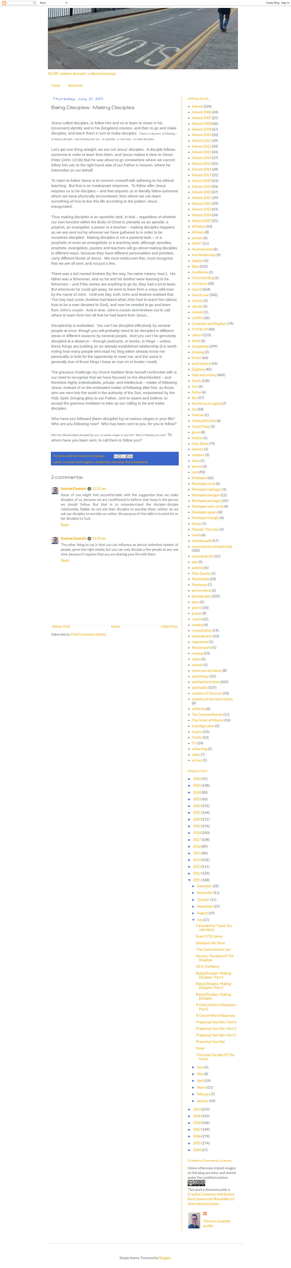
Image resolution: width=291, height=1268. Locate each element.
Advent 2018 (201, 181)
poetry (197, 608)
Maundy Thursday (205, 529)
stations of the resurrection (212, 699)
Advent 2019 (201, 186)
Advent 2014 (201, 158)
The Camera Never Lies (213, 949)
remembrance (202, 636)
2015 (197, 853)
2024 (197, 792)
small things (200, 676)
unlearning (199, 749)
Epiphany (198, 369)
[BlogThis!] (120, 456)
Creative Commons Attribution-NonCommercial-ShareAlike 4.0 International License (211, 1199)
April (201, 1080)
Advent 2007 (201, 118)
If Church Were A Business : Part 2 (216, 1007)
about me (75, 85)
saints (196, 659)
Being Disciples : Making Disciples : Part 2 (213, 986)
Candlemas (200, 272)
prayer (197, 613)
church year (200, 295)
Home (115, 626)
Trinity (197, 737)
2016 (197, 846)
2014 (197, 860)
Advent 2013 (201, 152)
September (205, 906)
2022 (197, 806)
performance (201, 590)
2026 (197, 779)
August (202, 913)
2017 (197, 840)
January (203, 1101)
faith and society (204, 375)
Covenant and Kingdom (78, 462)
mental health (202, 541)
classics (197, 301)
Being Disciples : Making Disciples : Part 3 (213, 975)
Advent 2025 (201, 221)
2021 (197, 812)
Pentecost (199, 585)
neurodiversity (203, 556)
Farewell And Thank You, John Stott (214, 928)
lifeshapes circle (203, 483)
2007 (197, 1129)
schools (197, 665)
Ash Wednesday (204, 255)
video (196, 754)
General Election (204, 421)
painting (198, 568)
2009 (197, 1116)
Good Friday (201, 426)
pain (195, 562)
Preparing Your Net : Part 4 (216, 1022)
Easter (197, 358)
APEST (197, 243)
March (202, 1087)
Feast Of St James (209, 936)
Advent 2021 (201, 198)
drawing (198, 352)
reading (197, 625)
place (196, 602)
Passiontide (200, 579)
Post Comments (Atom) (88, 634)
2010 (197, 1109)
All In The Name (207, 966)
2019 (197, 826)
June (200, 1067)
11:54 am (99, 538)
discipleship (102, 462)
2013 (197, 866)
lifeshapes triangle (205, 518)
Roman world (202, 647)
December (205, 886)
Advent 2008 (201, 123)
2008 (197, 1123)
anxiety (197, 238)
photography (201, 596)
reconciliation (202, 630)
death (196, 341)
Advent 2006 (201, 112)
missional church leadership (129, 462)
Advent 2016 (201, 169)
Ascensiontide (202, 249)
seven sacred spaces (207, 670)
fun (194, 409)
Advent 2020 (201, 192)
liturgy (197, 523)
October (203, 899)
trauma (197, 732)
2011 (197, 880)
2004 (197, 1150)
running (197, 653)
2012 (197, 873)
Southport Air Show (210, 943)
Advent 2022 (201, 203)
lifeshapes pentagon (207, 500)
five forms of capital (207, 403)
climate (197, 306)
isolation (198, 455)
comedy (198, 312)
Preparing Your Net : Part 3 (216, 1028)
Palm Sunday (201, 573)
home (56, 85)
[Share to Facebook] (127, 456)
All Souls (198, 232)
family (196, 381)
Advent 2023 (201, 209)
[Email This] (116, 456)
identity (198, 449)
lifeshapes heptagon (207, 489)
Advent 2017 (201, 175)
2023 (197, 799)
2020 (197, 819)
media (196, 535)
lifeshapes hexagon (206, 495)
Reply (65, 525)
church (197, 289)
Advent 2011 (201, 140)
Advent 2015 (201, 163)
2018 (197, 833)
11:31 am (99, 488)
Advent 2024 (201, 215)
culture (197, 335)
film (194, 398)
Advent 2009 (201, 129)
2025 (197, 785)
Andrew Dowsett (73, 488)
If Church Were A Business (215, 1015)
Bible (195, 266)
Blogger (165, 1258)
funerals (198, 415)
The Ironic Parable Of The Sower (215, 1057)
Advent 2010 (201, 135)
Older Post (169, 626)
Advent (197, 106)
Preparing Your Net (210, 1042)
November (205, 893)
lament (197, 466)
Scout (200, 1048)
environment (201, 363)
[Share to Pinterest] (131, 456)
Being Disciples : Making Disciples (213, 996)
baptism (198, 261)
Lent (195, 472)
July (200, 920)
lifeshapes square (205, 512)
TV (194, 743)
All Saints (198, 226)
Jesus (196, 461)
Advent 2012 (201, 146)
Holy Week (200, 444)
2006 (197, 1136)
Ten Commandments (207, 714)
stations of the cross (207, 693)
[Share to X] (123, 456)
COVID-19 (200, 329)
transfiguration (203, 726)
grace (196, 432)
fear (195, 386)
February (204, 1094)
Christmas (199, 283)
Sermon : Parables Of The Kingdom (215, 958)
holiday (197, 438)
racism (197, 619)
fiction (196, 392)
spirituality (200, 687)
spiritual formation (206, 682)
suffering (199, 709)
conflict (197, 318)
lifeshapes (199, 478)
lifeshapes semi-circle (207, 506)
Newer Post (61, 626)
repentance (200, 642)
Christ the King (203, 278)
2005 (197, 1143)
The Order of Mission (208, 720)
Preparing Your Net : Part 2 (216, 1035)
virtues (197, 760)
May (200, 1074)
